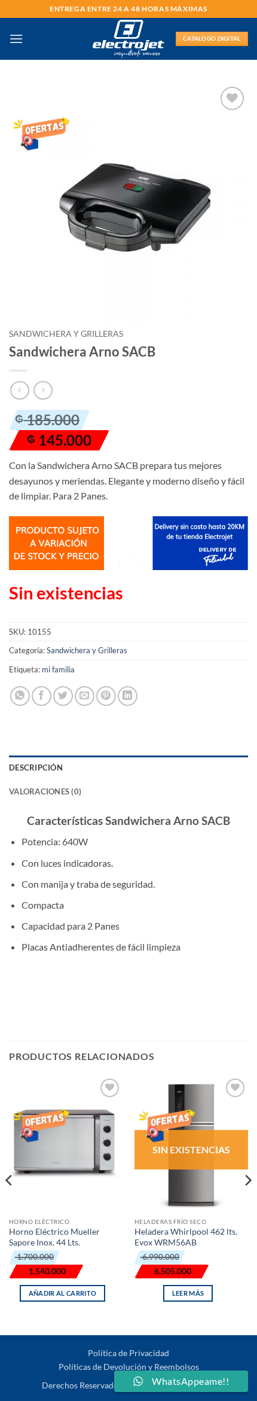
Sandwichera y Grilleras (66, 334)
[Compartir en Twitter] (63, 696)
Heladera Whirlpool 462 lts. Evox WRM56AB (185, 1237)
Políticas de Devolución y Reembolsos (129, 1367)
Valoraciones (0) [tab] (45, 791)
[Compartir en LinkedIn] (127, 696)
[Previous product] (42, 390)
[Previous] (9, 1204)
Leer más (188, 1293)
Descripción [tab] (36, 767)
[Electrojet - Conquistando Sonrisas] (129, 39)
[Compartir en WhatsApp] (20, 696)
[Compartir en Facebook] (41, 696)
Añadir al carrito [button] (63, 1293)
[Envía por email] (84, 696)
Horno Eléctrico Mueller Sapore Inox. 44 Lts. (54, 1237)
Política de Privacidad (128, 1353)
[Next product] (19, 390)
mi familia (58, 669)
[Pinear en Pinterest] (106, 696)
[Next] (247, 1204)
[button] (16, 38)
